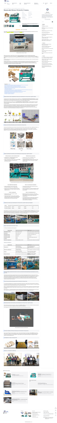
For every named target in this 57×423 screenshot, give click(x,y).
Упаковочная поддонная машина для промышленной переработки (46, 47)
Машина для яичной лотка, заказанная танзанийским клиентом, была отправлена (47, 64)
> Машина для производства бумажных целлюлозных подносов (36, 412)
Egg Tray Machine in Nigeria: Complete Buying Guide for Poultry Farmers (47, 40)
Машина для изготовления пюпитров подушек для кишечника (46, 44)
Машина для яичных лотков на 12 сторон (47, 30)
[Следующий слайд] (20, 17)
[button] (7, 26)
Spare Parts (20, 3)
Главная (5, 3)
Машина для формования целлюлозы (27, 3)
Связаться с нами (46, 3)
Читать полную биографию (47, 19)
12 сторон (32, 210)
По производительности (8, 8)
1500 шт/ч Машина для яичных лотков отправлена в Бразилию (47, 62)
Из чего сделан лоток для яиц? (46, 32)
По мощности (8, 3)
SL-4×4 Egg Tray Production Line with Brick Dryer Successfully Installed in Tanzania (47, 57)
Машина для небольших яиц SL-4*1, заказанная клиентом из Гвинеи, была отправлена (46, 66)
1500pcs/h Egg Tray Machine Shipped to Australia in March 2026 (47, 37)
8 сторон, (28, 210)
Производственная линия (14, 3)
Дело (43, 3)
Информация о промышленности (36, 3)
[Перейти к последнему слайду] (4, 17)
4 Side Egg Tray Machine (45, 26)
